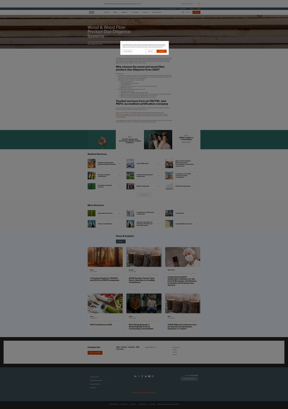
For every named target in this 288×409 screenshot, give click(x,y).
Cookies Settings (127, 51)
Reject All (150, 51)
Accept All (161, 51)
